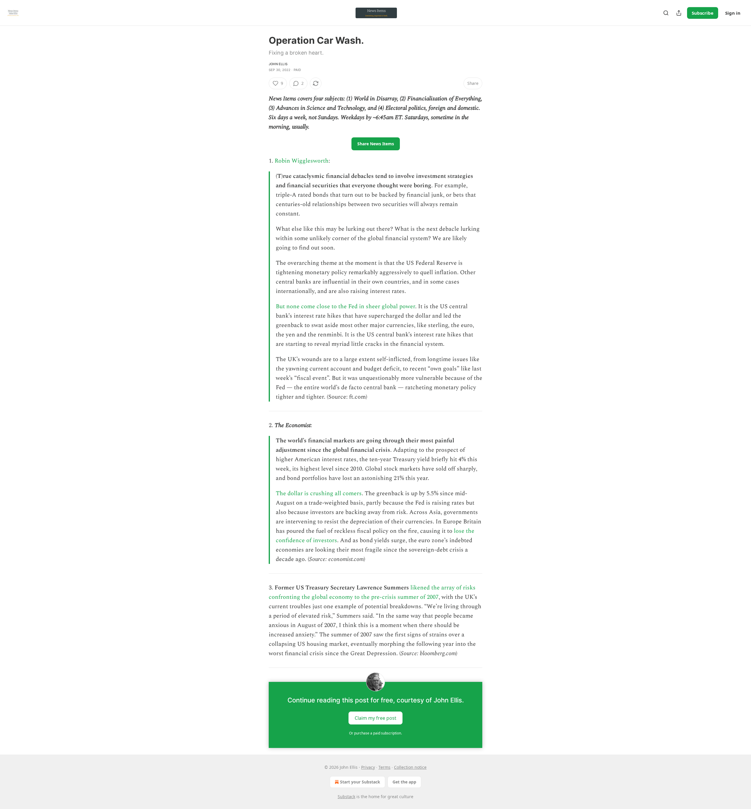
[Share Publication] (679, 13)
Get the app (404, 782)
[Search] (666, 13)
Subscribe (702, 13)
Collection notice (410, 767)
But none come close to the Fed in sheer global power (345, 306)
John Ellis (278, 64)
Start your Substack (360, 782)
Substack (346, 796)
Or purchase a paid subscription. (375, 733)
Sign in (732, 13)
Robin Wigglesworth (302, 160)
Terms (384, 767)
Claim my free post (375, 718)
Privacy (368, 767)
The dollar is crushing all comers (319, 493)
